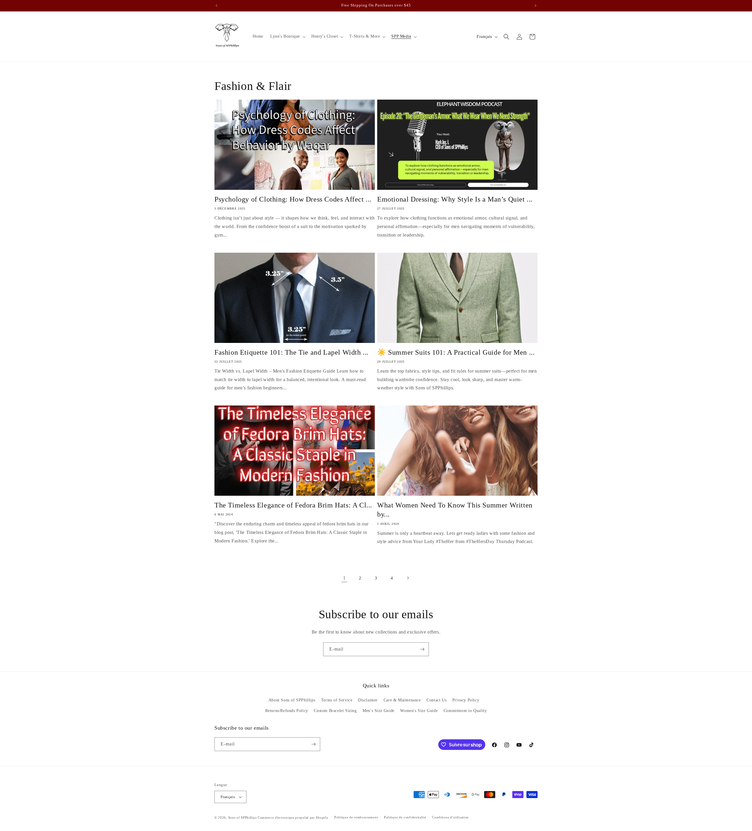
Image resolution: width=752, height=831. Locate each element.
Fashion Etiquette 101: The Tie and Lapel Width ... (291, 352)
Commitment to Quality (465, 710)
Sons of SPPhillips (242, 817)
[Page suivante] (407, 578)
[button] (287, 36)
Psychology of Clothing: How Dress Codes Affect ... (293, 199)
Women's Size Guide (419, 710)
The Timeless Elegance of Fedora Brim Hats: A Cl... (293, 505)
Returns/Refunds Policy (286, 710)
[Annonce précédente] (216, 5)
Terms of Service (336, 700)
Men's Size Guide (378, 710)
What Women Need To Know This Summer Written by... (455, 509)
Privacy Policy (465, 700)
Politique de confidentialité (405, 817)
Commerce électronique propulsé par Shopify (293, 817)
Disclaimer (368, 700)
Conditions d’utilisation (450, 817)
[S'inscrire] (422, 649)
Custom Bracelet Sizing (335, 710)
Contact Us (436, 700)
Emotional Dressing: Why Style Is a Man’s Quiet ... (455, 199)
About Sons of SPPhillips (291, 700)
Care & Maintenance (402, 700)
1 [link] (344, 577)
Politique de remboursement (356, 817)
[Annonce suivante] (535, 5)
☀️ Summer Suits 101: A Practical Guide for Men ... (456, 352)
